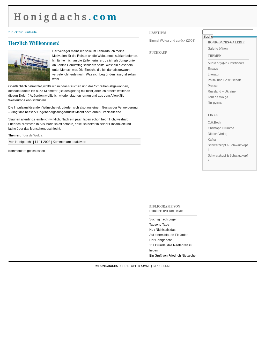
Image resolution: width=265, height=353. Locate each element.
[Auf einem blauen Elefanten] (185, 180)
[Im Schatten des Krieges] (159, 76)
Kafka (212, 139)
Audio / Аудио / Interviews (226, 63)
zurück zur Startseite (22, 32)
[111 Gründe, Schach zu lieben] (185, 111)
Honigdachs (66, 16)
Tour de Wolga (32, 135)
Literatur (213, 74)
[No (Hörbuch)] (185, 145)
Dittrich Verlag (217, 134)
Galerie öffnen (218, 48)
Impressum (161, 265)
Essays (213, 69)
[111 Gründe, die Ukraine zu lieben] (185, 76)
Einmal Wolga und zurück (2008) (172, 40)
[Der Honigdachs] (159, 180)
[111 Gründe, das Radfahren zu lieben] (159, 111)
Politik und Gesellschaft (224, 80)
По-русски (215, 103)
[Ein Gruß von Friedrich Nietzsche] (159, 145)
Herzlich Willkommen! (34, 43)
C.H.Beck (214, 122)
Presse (213, 86)
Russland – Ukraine (222, 91)
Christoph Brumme (221, 128)
